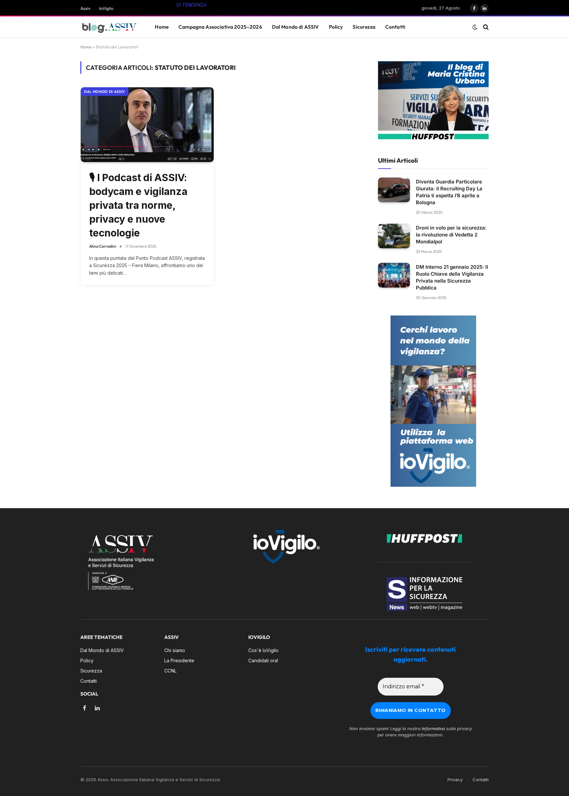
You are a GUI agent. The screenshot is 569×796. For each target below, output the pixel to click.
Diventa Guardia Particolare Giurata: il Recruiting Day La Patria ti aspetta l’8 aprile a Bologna (449, 192)
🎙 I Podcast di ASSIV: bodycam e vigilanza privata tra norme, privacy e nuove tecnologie (138, 205)
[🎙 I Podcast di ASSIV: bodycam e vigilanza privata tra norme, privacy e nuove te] (147, 124)
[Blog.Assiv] (109, 27)
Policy (336, 27)
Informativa (433, 728)
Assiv (85, 8)
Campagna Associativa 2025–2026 (220, 27)
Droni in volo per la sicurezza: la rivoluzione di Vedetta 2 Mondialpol (451, 235)
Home (162, 27)
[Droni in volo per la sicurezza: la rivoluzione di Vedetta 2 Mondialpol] (394, 236)
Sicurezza (364, 27)
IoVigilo (106, 8)
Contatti (395, 27)
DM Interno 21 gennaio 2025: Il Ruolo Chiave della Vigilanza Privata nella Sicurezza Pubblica (452, 277)
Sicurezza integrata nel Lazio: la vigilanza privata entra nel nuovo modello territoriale (260, 11)
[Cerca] (485, 27)
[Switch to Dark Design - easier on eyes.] (475, 27)
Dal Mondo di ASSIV (295, 27)
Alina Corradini (102, 246)
